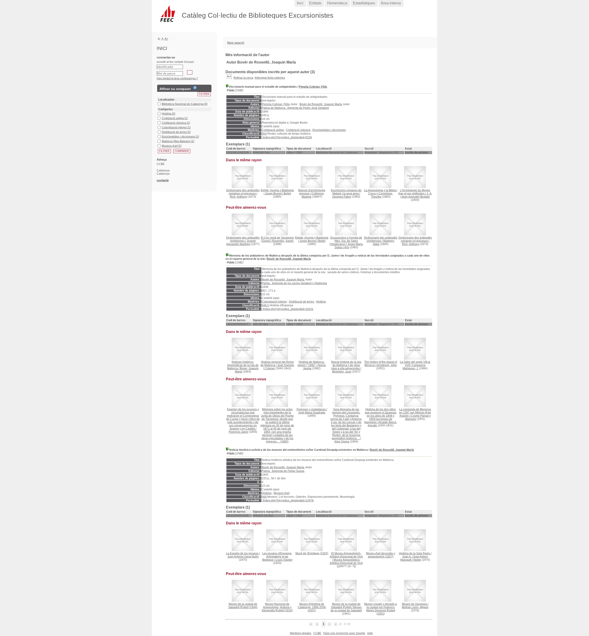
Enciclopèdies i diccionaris (329, 130)
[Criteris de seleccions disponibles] (229, 77)
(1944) (242, 605)
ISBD (240, 90)
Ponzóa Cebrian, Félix (313, 86)
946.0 (265, 305)
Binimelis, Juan (341, 371)
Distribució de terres (301, 301)
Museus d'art (281, 493)
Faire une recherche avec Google (344, 633)
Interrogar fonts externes (270, 77)
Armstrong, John (386, 365)
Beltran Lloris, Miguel (415, 607)
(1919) (277, 607)
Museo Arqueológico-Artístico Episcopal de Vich (346, 561)
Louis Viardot (284, 559)
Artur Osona (341, 441)
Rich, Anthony (238, 196)
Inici (300, 3)
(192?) (380, 555)
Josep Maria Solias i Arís (349, 246)
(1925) (311, 553)
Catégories (165, 109)
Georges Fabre (341, 196)
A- (159, 38)
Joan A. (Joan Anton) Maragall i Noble (414, 558)
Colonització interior (274, 301)
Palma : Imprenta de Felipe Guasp (283, 471)
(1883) (277, 425)
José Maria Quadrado (311, 412)
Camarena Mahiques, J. (414, 367)
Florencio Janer (238, 432)
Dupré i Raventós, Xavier (278, 241)
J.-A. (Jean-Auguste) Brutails (416, 195)
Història (321, 301)
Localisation (166, 99)
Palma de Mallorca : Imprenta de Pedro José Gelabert (295, 108)
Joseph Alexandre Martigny (241, 242)
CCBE (317, 633)
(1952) (380, 608)
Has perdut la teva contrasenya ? (177, 78)
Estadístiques (364, 3)
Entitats (315, 3)
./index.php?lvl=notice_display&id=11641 (287, 309)
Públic (231, 90)
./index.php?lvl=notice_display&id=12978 (288, 500)
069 (264, 496)
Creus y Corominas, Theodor (380, 195)
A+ (166, 38)
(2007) (312, 607)
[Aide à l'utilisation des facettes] (195, 88)
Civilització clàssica (298, 130)
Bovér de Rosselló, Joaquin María (321, 104)
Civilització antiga (273, 130)
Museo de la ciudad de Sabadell (346, 609)
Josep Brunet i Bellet (278, 193)
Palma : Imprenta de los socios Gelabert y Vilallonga (294, 283)
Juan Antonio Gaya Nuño (243, 556)
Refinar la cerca (243, 77)
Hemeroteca (337, 3)
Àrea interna (391, 3)
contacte (163, 180)
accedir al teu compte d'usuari (175, 62)
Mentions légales (300, 633)
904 (264, 133)
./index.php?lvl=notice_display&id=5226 (287, 137)
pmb (370, 633)
